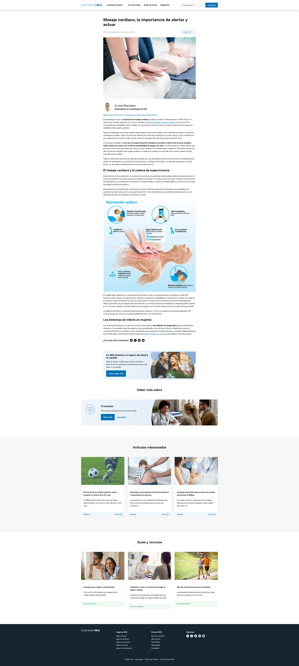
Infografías (164, 5)
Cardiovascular (129, 115)
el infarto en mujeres (158, 333)
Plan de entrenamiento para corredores (193, 587)
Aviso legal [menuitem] (139, 659)
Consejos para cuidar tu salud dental (99, 587)
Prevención (119, 115)
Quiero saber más (116, 373)
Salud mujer (141, 115)
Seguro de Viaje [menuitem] (121, 645)
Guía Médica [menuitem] (155, 642)
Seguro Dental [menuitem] (121, 636)
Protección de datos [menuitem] (167, 659)
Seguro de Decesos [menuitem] (123, 642)
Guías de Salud (150, 5)
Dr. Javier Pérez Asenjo (125, 105)
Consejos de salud (114, 5)
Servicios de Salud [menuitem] (157, 636)
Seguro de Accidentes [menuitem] (124, 648)
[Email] (143, 340)
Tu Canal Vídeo (134, 5)
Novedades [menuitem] (155, 648)
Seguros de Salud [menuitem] (122, 639)
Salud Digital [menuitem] (155, 645)
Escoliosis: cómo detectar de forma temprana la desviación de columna (149, 493)
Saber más (107, 417)
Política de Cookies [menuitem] (151, 659)
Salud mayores (152, 115)
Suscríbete (212, 5)
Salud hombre (108, 115)
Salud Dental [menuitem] (155, 639)
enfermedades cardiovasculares (162, 122)
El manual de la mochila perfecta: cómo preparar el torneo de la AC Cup (100, 493)
